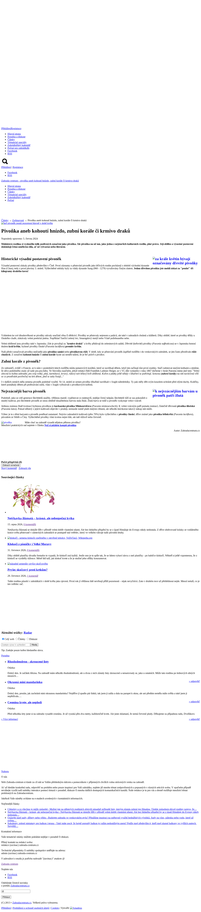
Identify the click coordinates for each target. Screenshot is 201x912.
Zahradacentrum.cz (20, 885)
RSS (10, 153)
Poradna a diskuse (16, 136)
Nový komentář (9, 468)
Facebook (12, 150)
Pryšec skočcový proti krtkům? (28, 569)
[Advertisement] (58, 211)
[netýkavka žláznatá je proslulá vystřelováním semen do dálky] (33, 512)
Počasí (11, 200)
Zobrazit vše (25, 468)
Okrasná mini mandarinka (25, 682)
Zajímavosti (18, 220)
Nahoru (5, 771)
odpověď (194, 681)
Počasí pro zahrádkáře (18, 148)
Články (11, 139)
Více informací (9, 719)
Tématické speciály (17, 142)
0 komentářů (30, 524)
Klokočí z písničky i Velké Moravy (30, 544)
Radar (28, 632)
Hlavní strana (14, 133)
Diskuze (33, 639)
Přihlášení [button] (6, 128)
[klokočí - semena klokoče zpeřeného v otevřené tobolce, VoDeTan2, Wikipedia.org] (50, 538)
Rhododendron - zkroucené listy (28, 661)
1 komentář (32, 575)
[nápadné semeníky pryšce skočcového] (28, 563)
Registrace (16, 128)
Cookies (55, 908)
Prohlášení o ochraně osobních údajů (31, 908)
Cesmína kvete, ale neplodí (25, 702)
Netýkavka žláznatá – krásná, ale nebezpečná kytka (41, 518)
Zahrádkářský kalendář (19, 145)
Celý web (9, 639)
